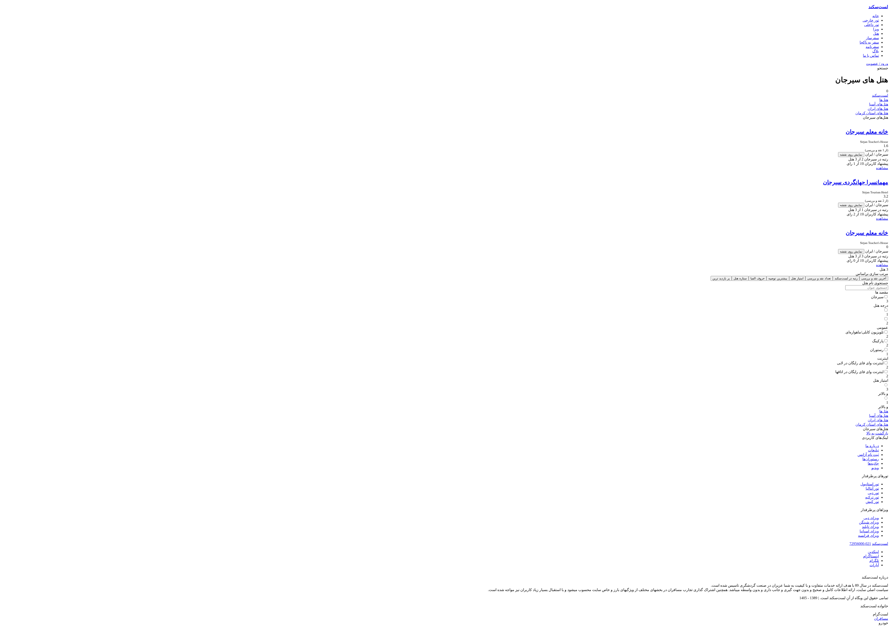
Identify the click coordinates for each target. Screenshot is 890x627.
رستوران (877, 350)
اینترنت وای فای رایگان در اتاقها (859, 372)
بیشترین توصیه (777, 278)
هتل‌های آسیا (878, 104)
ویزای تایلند (870, 527)
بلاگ (875, 51)
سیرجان (877, 297)
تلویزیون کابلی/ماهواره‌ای (865, 332)
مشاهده (882, 168)
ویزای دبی (871, 518)
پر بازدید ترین (721, 278)
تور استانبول (869, 484)
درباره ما (872, 446)
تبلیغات (873, 450)
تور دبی (873, 493)
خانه (875, 16)
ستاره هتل (740, 278)
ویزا (876, 29)
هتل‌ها (883, 100)
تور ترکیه (872, 497)
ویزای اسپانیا (869, 531)
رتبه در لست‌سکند (846, 278)
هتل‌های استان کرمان (871, 113)
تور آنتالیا (872, 488)
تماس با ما (871, 56)
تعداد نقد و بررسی (819, 278)
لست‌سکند (878, 6)
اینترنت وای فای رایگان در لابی (860, 363)
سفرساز (872, 38)
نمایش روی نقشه (851, 154)
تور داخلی (871, 25)
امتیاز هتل (797, 278)
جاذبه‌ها (873, 463)
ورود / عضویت (877, 64)
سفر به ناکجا (869, 42)
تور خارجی (871, 20)
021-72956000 (860, 544)
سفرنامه (872, 47)
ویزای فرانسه (868, 535)
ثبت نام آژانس (868, 455)
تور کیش (872, 502)
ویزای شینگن (869, 522)
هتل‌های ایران (878, 109)
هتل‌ (876, 33)
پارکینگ (878, 341)
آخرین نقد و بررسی (873, 278)
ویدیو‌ (875, 468)
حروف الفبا (757, 278)
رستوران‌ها (870, 459)
